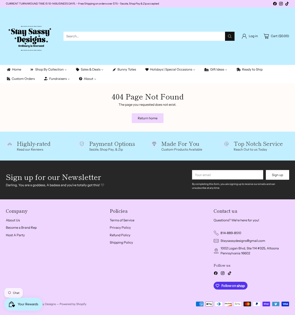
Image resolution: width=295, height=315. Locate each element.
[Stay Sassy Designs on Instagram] (281, 4)
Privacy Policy (120, 227)
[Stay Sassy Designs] (31, 36)
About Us (13, 220)
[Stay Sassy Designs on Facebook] (275, 4)
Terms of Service (122, 220)
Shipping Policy (121, 242)
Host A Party (15, 235)
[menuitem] (14, 69)
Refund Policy (120, 235)
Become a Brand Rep (21, 227)
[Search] (230, 36)
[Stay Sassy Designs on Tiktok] (287, 4)
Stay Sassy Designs (43, 304)
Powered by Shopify (73, 304)
